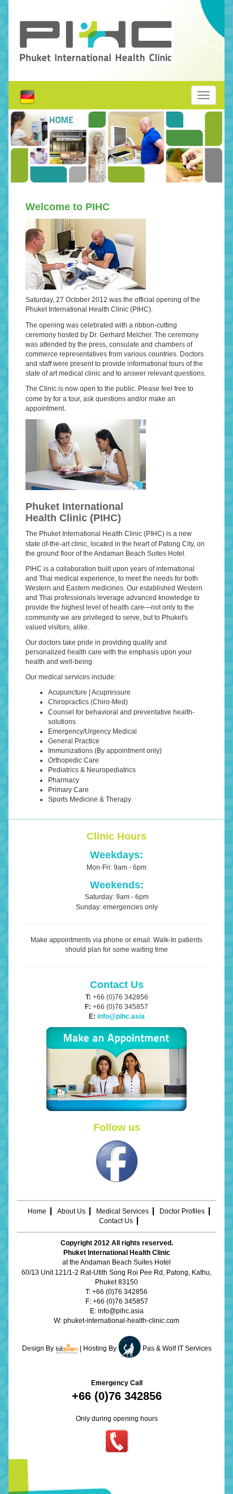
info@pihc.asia (121, 1311)
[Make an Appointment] (116, 1069)
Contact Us (116, 1221)
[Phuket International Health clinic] (116, 40)
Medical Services (122, 1211)
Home (37, 1211)
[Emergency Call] (116, 1441)
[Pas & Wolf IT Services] (130, 1348)
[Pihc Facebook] (117, 1161)
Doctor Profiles (182, 1211)
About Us (71, 1211)
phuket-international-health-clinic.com (121, 1321)
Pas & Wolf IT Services (177, 1348)
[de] (27, 96)
